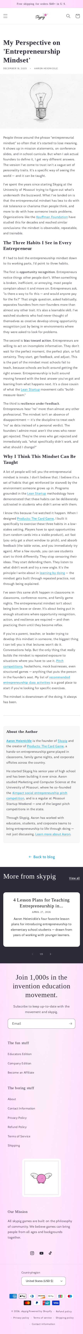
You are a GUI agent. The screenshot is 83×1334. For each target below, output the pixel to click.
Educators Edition (20, 1054)
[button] (5, 16)
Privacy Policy (17, 1118)
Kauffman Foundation (52, 217)
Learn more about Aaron (53, 834)
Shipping (14, 1145)
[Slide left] (32, 954)
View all (74, 878)
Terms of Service (19, 1136)
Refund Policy (17, 1127)
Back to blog (44, 857)
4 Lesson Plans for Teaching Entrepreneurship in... (41, 902)
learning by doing (52, 573)
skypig (24, 1311)
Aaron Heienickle (19, 741)
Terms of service (42, 1317)
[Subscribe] (70, 1024)
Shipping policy (65, 1317)
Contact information (43, 1324)
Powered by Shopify (40, 1311)
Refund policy (64, 1311)
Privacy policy (21, 1317)
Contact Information (21, 1108)
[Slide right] (50, 954)
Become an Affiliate (21, 1072)
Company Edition (19, 1063)
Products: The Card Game (35, 518)
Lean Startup (30, 389)
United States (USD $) (39, 1281)
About (12, 1099)
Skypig (62, 741)
